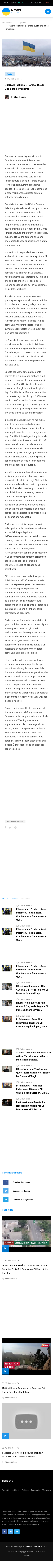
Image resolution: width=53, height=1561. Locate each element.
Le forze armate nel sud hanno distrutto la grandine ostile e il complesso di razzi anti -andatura (25, 1269)
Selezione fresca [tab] (9, 898)
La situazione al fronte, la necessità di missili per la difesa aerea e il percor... (30, 1106)
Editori (26, 1556)
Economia (35, 1490)
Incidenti (15, 1490)
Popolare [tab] (25, 898)
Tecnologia (47, 1490)
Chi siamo (40, 1551)
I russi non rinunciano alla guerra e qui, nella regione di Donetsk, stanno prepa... (32, 990)
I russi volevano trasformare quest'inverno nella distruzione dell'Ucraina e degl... (33, 1073)
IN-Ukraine (7, 22)
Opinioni (22, 22)
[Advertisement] (26, 128)
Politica (25, 1490)
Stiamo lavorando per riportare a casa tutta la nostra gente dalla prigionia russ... (33, 1056)
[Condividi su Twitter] (10, 827)
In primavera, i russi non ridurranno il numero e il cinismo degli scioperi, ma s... (32, 1023)
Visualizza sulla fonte (15, 821)
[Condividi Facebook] (5, 827)
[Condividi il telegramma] (15, 827)
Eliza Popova (20, 97)
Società (5, 1490)
